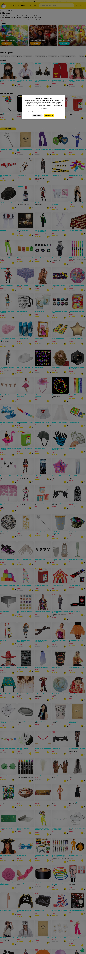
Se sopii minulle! (49, 115)
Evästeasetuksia (37, 115)
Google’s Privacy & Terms (56, 112)
